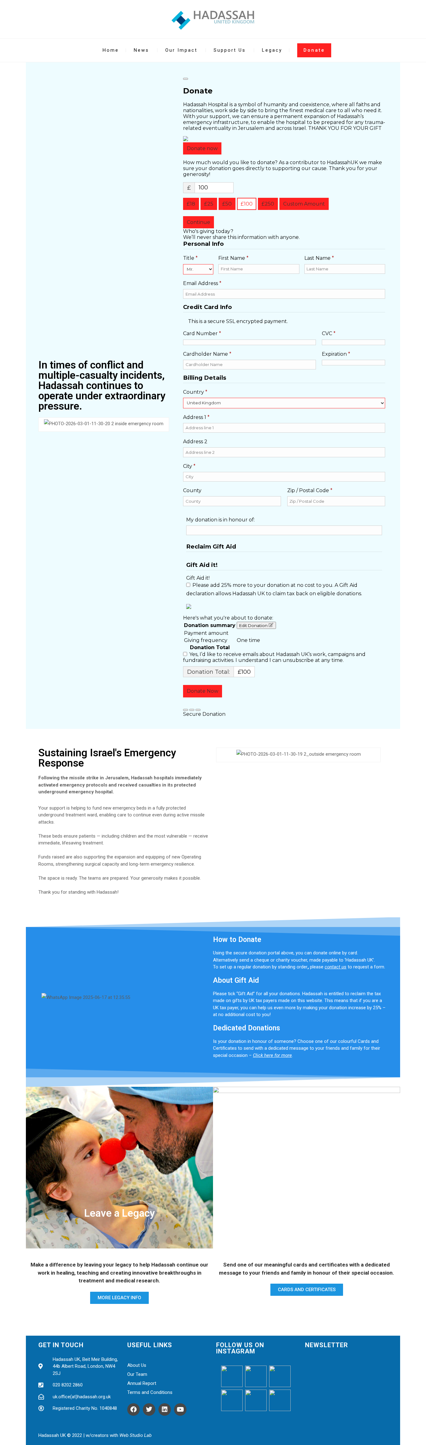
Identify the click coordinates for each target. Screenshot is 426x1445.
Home (111, 50)
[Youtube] (180, 1409)
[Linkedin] (164, 1409)
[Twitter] (149, 1409)
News (141, 50)
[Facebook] (133, 1409)
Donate (314, 50)
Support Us (230, 50)
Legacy (272, 50)
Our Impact (181, 50)
